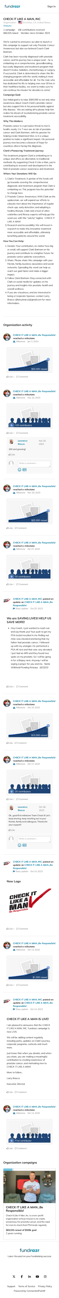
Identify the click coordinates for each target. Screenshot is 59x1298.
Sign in (51, 6)
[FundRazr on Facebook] (21, 1276)
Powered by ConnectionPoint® (29, 1290)
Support (11, 1286)
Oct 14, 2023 (36, 871)
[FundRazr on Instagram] (45, 1276)
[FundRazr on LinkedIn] (29, 1276)
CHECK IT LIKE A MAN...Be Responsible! (34, 335)
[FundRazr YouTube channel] (37, 1276)
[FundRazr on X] (13, 1276)
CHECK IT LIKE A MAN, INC (27, 598)
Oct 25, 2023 (36, 608)
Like (11, 376)
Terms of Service (26, 1286)
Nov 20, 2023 (34, 397)
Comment (23, 376)
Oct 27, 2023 (34, 549)
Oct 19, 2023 (34, 707)
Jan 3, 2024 (33, 341)
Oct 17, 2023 (34, 764)
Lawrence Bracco (22, 442)
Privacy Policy (45, 1286)
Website (7, 25)
